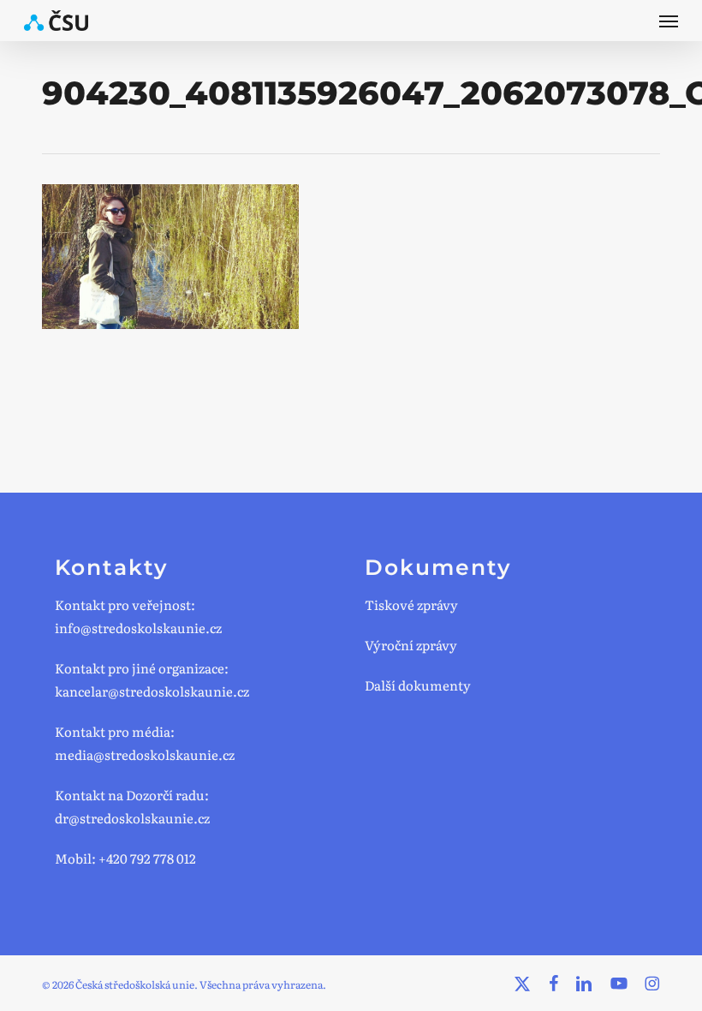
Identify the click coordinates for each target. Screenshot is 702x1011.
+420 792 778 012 (147, 858)
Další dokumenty (418, 685)
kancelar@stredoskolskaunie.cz (152, 691)
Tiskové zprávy (411, 604)
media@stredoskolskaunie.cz (145, 754)
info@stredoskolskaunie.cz (138, 627)
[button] (668, 20)
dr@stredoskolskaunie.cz (132, 818)
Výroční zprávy (411, 645)
